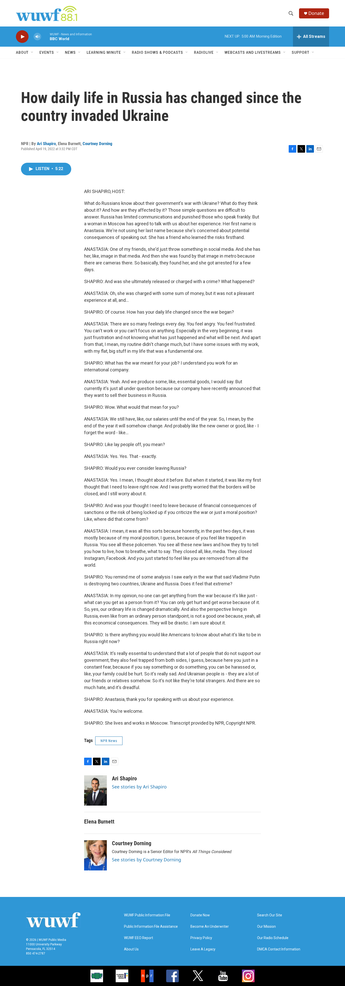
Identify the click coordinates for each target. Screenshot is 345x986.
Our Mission (266, 926)
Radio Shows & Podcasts (157, 52)
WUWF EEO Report (138, 938)
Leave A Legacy (202, 949)
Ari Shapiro (46, 143)
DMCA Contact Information (278, 949)
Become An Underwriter (209, 926)
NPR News (109, 741)
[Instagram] (248, 976)
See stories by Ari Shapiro (139, 787)
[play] (22, 37)
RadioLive (204, 52)
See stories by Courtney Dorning (146, 860)
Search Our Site (269, 915)
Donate (316, 13)
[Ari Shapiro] (95, 790)
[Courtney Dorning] (95, 855)
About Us (131, 949)
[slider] (45, 36)
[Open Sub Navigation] (32, 52)
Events (46, 52)
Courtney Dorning (97, 143)
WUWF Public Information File (147, 915)
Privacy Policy (201, 938)
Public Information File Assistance (151, 926)
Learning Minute (104, 52)
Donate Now (200, 915)
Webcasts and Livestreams (253, 52)
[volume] (37, 36)
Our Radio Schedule (272, 938)
